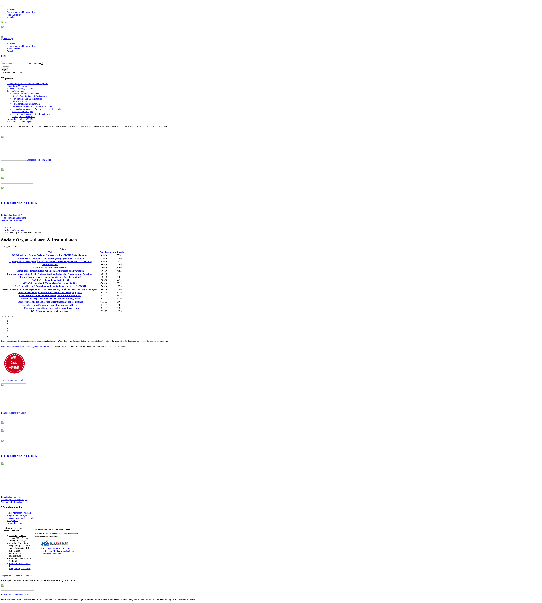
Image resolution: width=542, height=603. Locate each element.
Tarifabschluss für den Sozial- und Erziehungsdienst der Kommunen (50, 302)
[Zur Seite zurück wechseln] (7, 323)
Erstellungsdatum (108, 252)
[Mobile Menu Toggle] (2, 5)
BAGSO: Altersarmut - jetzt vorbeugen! (50, 311)
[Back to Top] (2, 2)
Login (3, 56)
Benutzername (34, 63)
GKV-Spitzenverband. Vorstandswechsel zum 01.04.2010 (50, 283)
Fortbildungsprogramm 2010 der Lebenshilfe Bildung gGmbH (50, 298)
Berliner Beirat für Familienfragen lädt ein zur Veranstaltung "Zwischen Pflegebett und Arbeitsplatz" (50, 289)
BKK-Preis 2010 (50, 264)
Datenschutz (17, 594)
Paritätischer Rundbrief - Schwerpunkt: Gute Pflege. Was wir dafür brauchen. (14, 499)
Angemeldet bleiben (13, 72)
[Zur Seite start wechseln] (7, 321)
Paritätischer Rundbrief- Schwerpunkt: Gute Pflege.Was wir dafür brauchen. (14, 217)
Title (50, 252)
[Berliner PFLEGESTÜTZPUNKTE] (9, 200)
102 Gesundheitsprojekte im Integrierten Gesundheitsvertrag (50, 308)
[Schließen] (2, 61)
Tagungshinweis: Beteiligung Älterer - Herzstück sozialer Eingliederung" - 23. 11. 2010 (50, 261)
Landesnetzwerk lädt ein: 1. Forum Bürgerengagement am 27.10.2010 (50, 258)
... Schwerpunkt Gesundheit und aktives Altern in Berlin (50, 305)
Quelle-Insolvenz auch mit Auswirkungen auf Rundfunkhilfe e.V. (50, 295)
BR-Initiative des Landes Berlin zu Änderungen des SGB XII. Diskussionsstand (50, 255)
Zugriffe (121, 252)
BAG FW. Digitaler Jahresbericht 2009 (50, 280)
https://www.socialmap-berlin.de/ (55, 548)
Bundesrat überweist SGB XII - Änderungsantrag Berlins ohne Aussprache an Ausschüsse (50, 274)
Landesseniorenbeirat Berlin (38, 160)
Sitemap (28, 576)
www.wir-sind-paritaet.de (12, 380)
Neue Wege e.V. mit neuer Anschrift (50, 267)
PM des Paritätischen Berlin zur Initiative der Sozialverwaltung (50, 277)
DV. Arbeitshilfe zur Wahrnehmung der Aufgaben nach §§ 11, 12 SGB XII (50, 286)
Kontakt (18, 576)
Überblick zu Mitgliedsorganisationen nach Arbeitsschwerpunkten (60, 552)
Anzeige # (6, 246)
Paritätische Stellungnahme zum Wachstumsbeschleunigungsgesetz (50, 292)
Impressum (6, 576)
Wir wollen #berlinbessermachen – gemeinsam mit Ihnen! (26, 346)
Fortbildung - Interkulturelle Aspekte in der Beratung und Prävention (50, 271)
